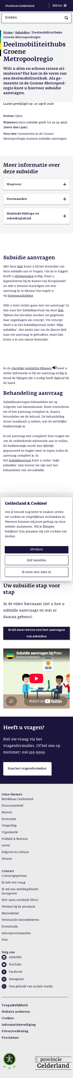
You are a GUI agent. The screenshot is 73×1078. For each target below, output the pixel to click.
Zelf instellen (36, 560)
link (20, 266)
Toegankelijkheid (15, 1005)
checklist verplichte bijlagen (31, 368)
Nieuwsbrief (10, 913)
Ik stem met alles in (36, 572)
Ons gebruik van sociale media (31, 986)
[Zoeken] (66, 18)
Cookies (8, 1018)
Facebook (15, 971)
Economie (9, 819)
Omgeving (9, 825)
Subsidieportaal (20, 460)
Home (8, 32)
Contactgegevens (14, 875)
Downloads (10, 926)
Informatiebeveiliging (19, 1024)
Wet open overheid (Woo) (20, 900)
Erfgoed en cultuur (15, 852)
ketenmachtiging (20, 295)
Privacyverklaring (15, 1031)
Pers (5, 939)
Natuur (7, 812)
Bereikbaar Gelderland (17, 799)
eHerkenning (23, 276)
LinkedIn (15, 957)
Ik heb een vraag (13, 882)
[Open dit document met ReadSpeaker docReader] (54, 368)
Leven (6, 845)
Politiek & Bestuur (15, 839)
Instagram (16, 979)
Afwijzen (36, 549)
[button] (36, 184)
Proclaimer (10, 1037)
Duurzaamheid (12, 805)
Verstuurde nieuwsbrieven (20, 920)
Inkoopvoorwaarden (16, 933)
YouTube (15, 964)
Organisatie (10, 832)
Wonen (7, 858)
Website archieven (16, 1011)
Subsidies (22, 32)
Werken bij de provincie (18, 906)
